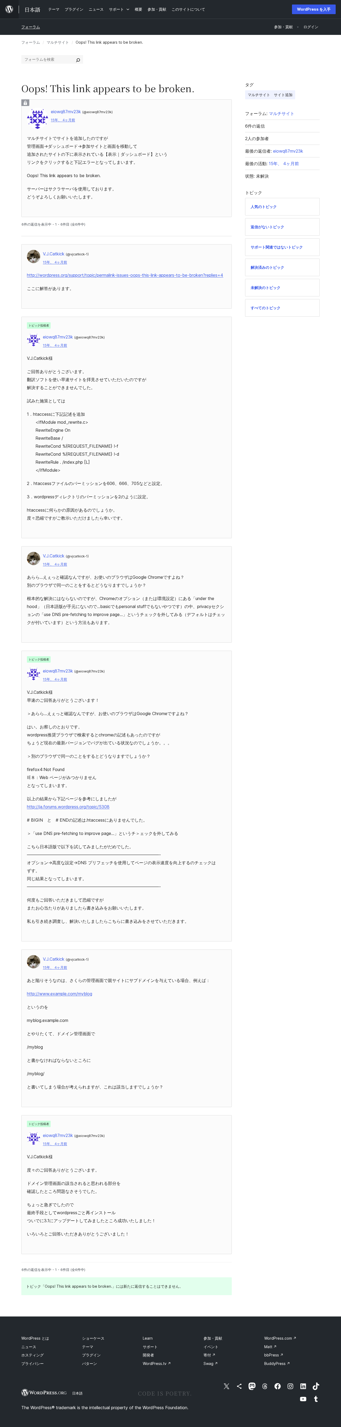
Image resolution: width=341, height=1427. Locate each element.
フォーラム (30, 27)
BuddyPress (277, 1363)
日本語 (77, 1393)
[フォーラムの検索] (78, 59)
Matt (270, 1346)
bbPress (273, 1355)
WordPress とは (35, 1338)
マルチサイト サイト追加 (270, 94)
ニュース (28, 1346)
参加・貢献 (213, 1338)
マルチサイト (58, 42)
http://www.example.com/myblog (59, 993)
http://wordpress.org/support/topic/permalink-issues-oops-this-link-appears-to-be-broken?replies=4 (125, 275)
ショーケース (93, 1338)
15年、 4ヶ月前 (63, 120)
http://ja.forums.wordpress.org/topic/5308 (68, 806)
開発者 (148, 1355)
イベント (211, 1346)
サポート (150, 1346)
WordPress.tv (157, 1363)
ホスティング (32, 1355)
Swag (211, 1363)
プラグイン (91, 1355)
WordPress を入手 (314, 9)
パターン (89, 1363)
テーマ (87, 1346)
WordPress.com (280, 1338)
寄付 (210, 1355)
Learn (148, 1338)
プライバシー (32, 1363)
